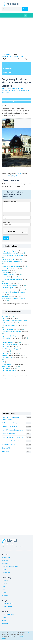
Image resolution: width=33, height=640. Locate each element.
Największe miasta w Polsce (10, 566)
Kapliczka (5, 368)
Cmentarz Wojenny (8, 288)
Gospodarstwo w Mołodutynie (11, 331)
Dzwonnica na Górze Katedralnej (12, 279)
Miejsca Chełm (18, 57)
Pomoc (4, 617)
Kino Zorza (5, 272)
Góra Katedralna (7, 283)
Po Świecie (5, 563)
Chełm (19, 174)
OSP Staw (5, 316)
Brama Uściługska (7, 296)
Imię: (4, 215)
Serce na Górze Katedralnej (10, 290)
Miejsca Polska (6, 57)
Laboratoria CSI (7, 357)
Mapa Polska (16, 176)
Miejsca (4, 586)
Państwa (4, 569)
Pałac (3, 362)
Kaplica (4, 318)
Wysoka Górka (6, 277)
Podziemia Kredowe (8, 275)
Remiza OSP (5, 347)
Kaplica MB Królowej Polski (10, 344)
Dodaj (6, 238)
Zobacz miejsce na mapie (10, 99)
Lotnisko (4, 355)
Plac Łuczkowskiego (8, 259)
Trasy (3, 589)
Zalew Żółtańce (6, 353)
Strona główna (6, 54)
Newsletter (5, 623)
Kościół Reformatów (8, 268)
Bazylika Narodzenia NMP (10, 285)
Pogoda (4, 592)
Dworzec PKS (6, 270)
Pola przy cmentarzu (8, 325)
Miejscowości (6, 572)
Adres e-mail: (6, 222)
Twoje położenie (7, 606)
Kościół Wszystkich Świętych (10, 349)
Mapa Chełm (7, 64)
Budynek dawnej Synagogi (10, 251)
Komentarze (5, 595)
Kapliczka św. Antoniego (9, 370)
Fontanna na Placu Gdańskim (11, 266)
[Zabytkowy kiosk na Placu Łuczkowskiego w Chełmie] (16, 147)
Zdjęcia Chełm (7, 72)
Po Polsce (5, 560)
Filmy (3, 583)
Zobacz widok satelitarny (10, 101)
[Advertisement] (16, 36)
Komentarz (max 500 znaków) (11, 201)
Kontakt (4, 620)
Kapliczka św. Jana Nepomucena (12, 336)
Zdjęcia (4, 580)
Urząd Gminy (6, 366)
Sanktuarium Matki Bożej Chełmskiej (13, 292)
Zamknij (29, 632)
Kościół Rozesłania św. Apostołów (12, 255)
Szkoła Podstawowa (8, 342)
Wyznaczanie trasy (7, 603)
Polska (9, 176)
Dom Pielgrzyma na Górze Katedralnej (14, 298)
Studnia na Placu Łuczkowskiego (12, 262)
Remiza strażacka (7, 329)
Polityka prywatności (8, 614)
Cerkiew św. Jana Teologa (10, 253)
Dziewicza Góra (6, 338)
